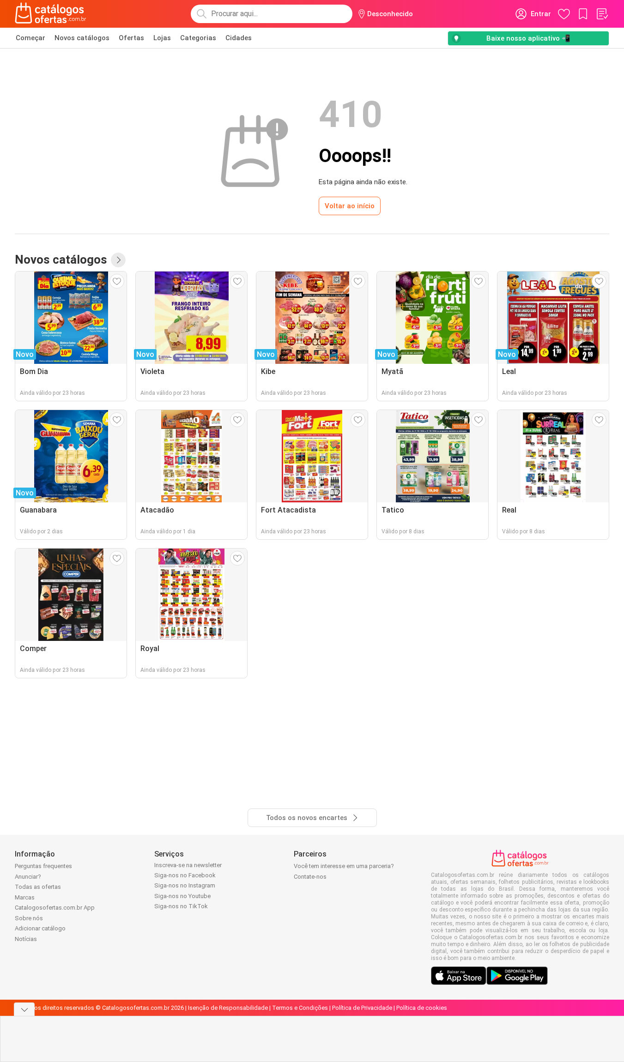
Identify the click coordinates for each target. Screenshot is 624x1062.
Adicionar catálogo (40, 928)
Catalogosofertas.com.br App (55, 907)
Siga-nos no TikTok (181, 906)
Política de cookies (421, 1007)
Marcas (25, 897)
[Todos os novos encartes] (118, 260)
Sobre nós (29, 918)
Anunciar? (28, 876)
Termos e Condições (300, 1007)
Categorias (198, 38)
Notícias (26, 938)
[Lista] (601, 13)
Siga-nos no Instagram (184, 885)
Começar (30, 38)
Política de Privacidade (362, 1007)
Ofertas (131, 38)
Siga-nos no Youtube (182, 896)
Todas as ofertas (38, 886)
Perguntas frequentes (43, 866)
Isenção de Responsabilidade (228, 1007)
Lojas (162, 38)
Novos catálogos (82, 38)
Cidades (238, 38)
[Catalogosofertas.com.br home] (50, 13)
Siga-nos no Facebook (185, 875)
